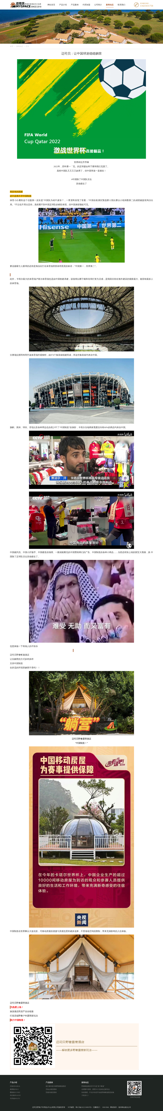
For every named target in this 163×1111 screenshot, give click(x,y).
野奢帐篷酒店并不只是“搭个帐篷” (93, 1086)
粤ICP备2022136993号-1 (84, 1107)
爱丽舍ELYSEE (15, 1092)
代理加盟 (86, 5)
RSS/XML (106, 1107)
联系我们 (121, 5)
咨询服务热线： (145, 3)
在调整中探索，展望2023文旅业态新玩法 (96, 1089)
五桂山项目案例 (51, 1089)
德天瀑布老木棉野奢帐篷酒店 (56, 1086)
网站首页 (51, 5)
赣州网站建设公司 (124, 1107)
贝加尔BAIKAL (15, 1086)
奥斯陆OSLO (14, 1089)
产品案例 (75, 5)
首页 (11, 46)
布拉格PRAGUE (15, 1095)
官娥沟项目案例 (51, 1092)
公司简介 (98, 5)
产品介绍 (63, 5)
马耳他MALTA (15, 1098)
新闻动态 (110, 5)
